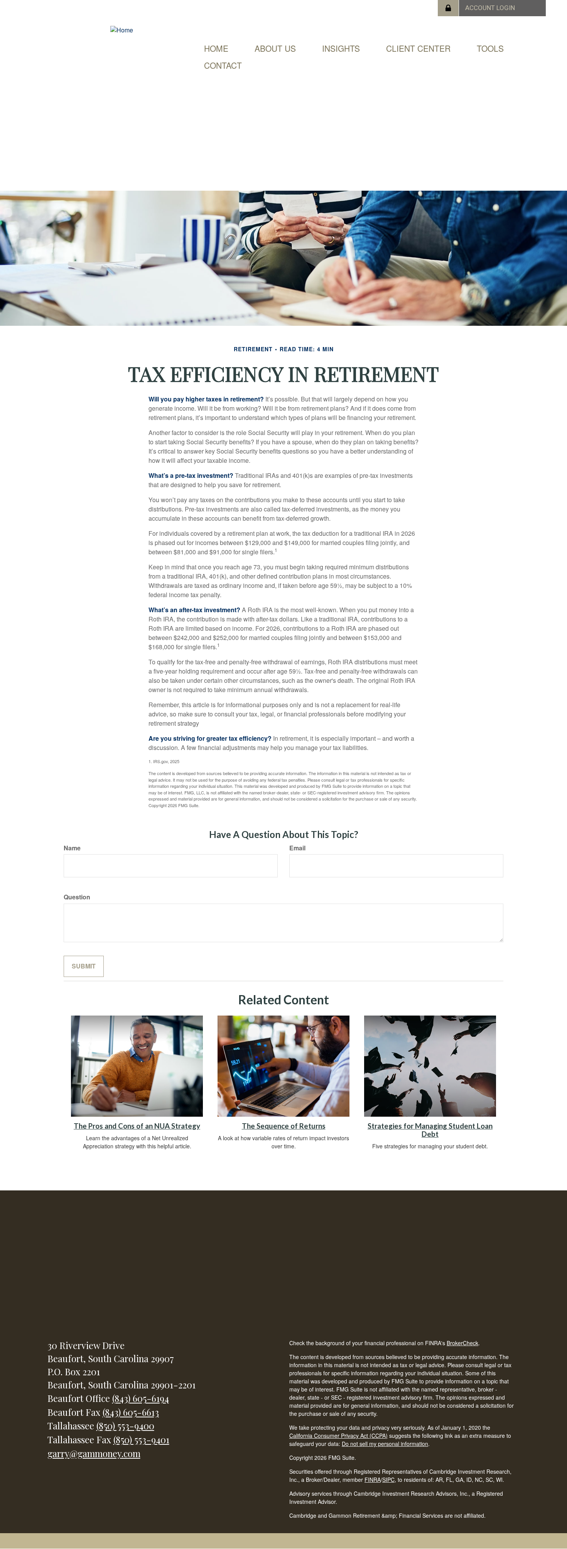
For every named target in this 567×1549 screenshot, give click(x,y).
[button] (275, 48)
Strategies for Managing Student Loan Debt (430, 1130)
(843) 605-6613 (131, 1412)
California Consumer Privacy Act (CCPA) (338, 1435)
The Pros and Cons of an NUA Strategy (137, 1126)
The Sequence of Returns (284, 1126)
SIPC (388, 1479)
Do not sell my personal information (385, 1443)
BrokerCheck (462, 1343)
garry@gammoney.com (93, 1453)
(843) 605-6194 (140, 1398)
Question (77, 897)
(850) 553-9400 (125, 1425)
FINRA (372, 1479)
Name (72, 848)
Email (297, 848)
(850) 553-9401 (141, 1439)
